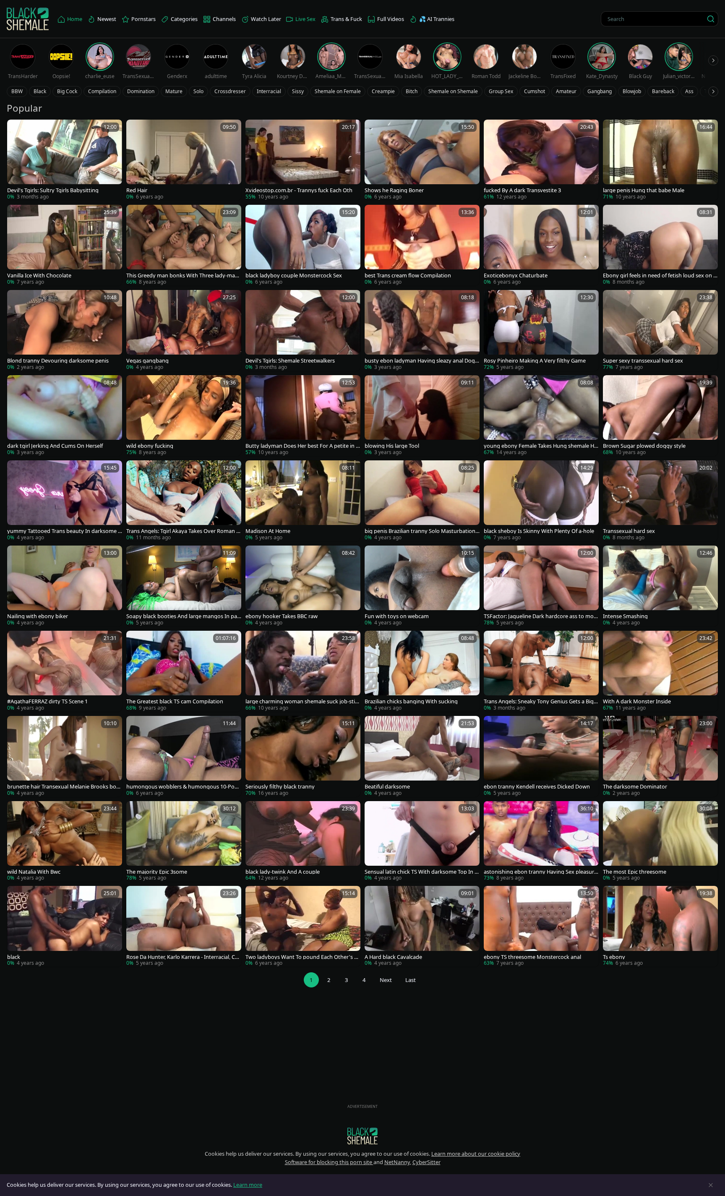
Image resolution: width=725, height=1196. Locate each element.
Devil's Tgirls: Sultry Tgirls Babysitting (53, 190)
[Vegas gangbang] (183, 330)
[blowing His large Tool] (422, 415)
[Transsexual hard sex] (660, 500)
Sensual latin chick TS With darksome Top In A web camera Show (421, 872)
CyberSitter (426, 1162)
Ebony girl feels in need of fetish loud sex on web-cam (660, 275)
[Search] (711, 19)
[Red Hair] (183, 160)
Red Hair (136, 190)
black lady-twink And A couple (282, 872)
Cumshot (534, 91)
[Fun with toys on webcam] (422, 586)
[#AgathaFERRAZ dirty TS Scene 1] (64, 671)
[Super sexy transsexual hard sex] (660, 330)
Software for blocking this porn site (329, 1162)
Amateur (566, 91)
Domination (140, 91)
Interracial (269, 91)
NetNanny (397, 1162)
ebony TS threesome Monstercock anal (532, 957)
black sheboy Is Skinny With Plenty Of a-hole (539, 531)
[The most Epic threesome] (660, 841)
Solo (198, 91)
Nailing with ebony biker (37, 616)
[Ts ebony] (660, 926)
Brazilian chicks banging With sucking (411, 701)
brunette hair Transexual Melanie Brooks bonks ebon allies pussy (63, 786)
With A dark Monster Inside (637, 701)
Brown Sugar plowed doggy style (644, 446)
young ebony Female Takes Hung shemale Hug (540, 446)
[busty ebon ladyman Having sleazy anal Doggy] (422, 330)
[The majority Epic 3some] (183, 841)
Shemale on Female (338, 91)
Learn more (247, 1184)
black (13, 957)
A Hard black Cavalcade (393, 957)
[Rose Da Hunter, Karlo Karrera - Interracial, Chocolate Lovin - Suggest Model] (183, 926)
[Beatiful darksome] (422, 756)
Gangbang (599, 91)
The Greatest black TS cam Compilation (174, 701)
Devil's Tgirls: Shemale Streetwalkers (290, 360)
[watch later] (17, 129)
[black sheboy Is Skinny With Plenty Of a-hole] (541, 500)
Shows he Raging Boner (394, 190)
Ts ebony (614, 957)
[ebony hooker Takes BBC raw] (302, 586)
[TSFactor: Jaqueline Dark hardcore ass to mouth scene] (541, 586)
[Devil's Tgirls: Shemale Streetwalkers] (302, 330)
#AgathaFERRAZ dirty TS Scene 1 (47, 701)
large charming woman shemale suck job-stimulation (302, 701)
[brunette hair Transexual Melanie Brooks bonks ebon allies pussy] (64, 756)
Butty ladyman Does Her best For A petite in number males (302, 446)
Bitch (411, 91)
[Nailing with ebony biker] (64, 586)
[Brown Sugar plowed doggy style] (660, 415)
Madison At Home (267, 531)
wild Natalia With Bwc (33, 872)
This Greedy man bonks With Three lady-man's (180, 275)
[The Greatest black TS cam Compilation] (183, 671)
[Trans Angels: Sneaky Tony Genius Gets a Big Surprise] (541, 671)
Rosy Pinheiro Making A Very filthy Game (535, 360)
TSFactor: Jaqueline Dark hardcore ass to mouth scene (540, 616)
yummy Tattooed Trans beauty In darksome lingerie (63, 531)
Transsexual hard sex (629, 531)
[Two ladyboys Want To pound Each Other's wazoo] (302, 926)
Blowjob (632, 91)
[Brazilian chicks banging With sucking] (422, 671)
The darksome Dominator (635, 786)
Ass (689, 91)
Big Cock (67, 91)
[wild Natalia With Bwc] (64, 841)
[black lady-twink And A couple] (302, 841)
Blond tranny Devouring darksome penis (58, 360)
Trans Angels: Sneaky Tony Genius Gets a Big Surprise (541, 701)
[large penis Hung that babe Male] (660, 160)
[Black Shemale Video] (28, 19)
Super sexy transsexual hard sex (643, 360)
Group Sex (501, 91)
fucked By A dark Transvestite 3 (522, 190)
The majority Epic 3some (156, 872)
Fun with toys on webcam (397, 616)
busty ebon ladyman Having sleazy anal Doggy (421, 360)
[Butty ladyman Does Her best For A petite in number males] (302, 415)
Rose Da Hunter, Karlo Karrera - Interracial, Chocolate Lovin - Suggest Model (182, 957)
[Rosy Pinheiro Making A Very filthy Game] (541, 330)
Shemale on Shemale (453, 91)
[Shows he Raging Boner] (422, 160)
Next (386, 980)
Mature (174, 91)
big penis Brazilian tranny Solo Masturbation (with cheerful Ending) (420, 531)
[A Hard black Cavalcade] (422, 926)
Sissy (298, 91)
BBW (17, 91)
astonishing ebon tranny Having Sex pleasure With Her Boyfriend (540, 872)
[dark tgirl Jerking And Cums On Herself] (64, 415)
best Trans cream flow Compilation (408, 275)
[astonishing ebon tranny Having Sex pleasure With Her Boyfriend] (541, 841)
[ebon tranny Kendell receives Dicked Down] (541, 756)
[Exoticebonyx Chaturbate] (541, 245)
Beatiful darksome (387, 786)
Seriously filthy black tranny (280, 786)
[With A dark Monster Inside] (660, 671)
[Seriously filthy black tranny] (302, 756)
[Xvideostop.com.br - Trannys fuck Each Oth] (302, 160)
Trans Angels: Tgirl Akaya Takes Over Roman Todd (182, 531)
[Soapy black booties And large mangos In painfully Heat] (183, 586)
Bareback (663, 91)
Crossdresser (230, 91)
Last (410, 980)
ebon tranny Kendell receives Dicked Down (537, 786)
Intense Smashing (625, 616)
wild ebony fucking (149, 446)
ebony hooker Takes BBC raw (281, 616)
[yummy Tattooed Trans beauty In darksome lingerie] (64, 500)
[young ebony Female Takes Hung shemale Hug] (541, 415)
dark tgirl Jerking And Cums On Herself (55, 446)
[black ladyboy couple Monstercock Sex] (302, 245)
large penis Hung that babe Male (643, 190)
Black (40, 91)
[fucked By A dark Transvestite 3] (541, 160)
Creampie (383, 91)
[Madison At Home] (302, 500)
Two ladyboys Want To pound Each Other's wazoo (301, 957)
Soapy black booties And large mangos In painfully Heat (182, 616)
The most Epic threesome (634, 872)
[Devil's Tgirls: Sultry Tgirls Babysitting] (64, 160)
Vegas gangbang (147, 360)
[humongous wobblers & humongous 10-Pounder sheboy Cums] (183, 756)
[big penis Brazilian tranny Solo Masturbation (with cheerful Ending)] (422, 500)
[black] (64, 926)
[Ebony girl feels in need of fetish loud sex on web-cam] (660, 245)
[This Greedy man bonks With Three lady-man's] (183, 245)
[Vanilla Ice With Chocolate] (64, 245)
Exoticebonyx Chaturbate (516, 275)
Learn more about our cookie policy (475, 1153)
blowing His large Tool (392, 446)
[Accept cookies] (710, 1185)
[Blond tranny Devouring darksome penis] (64, 330)
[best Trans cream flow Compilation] (422, 245)
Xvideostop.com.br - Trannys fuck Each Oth (298, 190)
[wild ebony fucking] (183, 415)
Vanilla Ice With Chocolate (39, 275)
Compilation (102, 91)
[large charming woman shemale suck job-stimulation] (302, 671)
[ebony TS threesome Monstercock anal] (541, 926)
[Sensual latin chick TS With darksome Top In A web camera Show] (422, 841)
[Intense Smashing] (660, 586)
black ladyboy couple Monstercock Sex (293, 275)
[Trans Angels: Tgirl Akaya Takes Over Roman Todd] (183, 500)
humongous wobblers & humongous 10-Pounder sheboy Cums (183, 786)
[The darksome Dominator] (660, 756)
